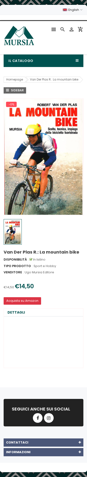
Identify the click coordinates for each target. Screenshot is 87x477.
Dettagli (16, 312)
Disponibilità (15, 259)
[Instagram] (49, 418)
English (74, 10)
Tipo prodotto (17, 266)
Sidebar (17, 90)
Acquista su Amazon (22, 300)
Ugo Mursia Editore (39, 272)
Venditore (13, 272)
